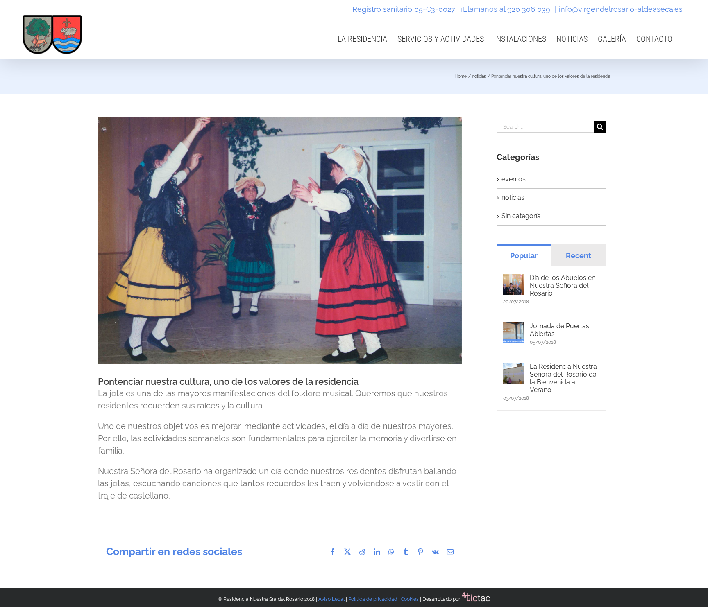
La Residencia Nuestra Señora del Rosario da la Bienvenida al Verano (563, 378)
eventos (514, 179)
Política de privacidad (372, 599)
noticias (513, 197)
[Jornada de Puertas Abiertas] (513, 327)
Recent (578, 255)
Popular (524, 255)
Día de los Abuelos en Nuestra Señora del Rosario (562, 285)
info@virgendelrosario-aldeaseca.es (621, 9)
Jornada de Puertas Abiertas (559, 330)
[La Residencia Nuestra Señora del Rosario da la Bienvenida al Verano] (513, 367)
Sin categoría (521, 216)
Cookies (410, 599)
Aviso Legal (331, 599)
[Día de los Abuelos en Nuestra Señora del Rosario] (513, 278)
